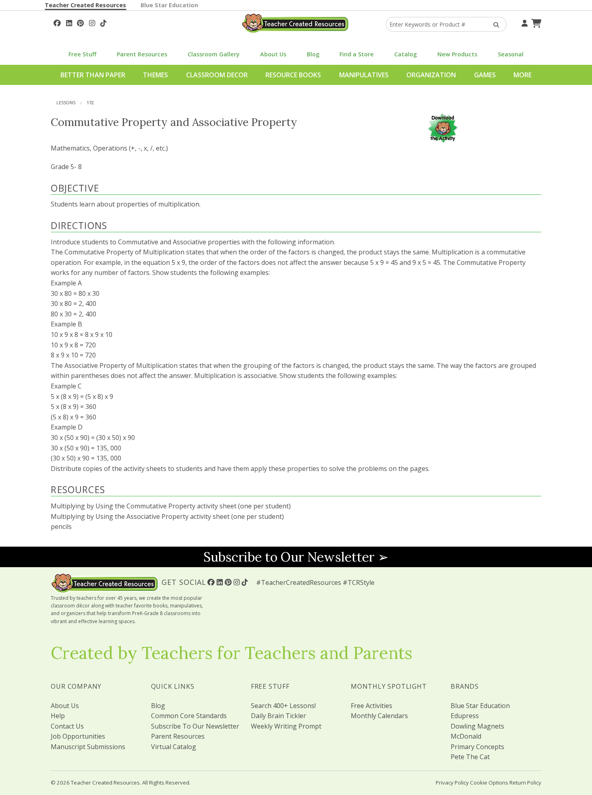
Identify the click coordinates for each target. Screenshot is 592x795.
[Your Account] (524, 22)
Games (485, 74)
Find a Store (356, 54)
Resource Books (293, 74)
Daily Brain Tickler (278, 715)
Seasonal (511, 54)
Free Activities (371, 705)
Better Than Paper (92, 74)
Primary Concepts (477, 746)
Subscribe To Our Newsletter (195, 726)
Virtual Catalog (173, 746)
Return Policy (525, 782)
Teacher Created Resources (85, 5)
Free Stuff (82, 54)
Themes (155, 74)
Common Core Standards (189, 715)
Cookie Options (489, 782)
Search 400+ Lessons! (283, 705)
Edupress (465, 715)
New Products (457, 54)
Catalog (405, 54)
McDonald (466, 736)
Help (58, 715)
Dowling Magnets (477, 726)
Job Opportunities (78, 736)
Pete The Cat (470, 756)
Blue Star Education (169, 5)
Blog (313, 54)
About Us (273, 54)
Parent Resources (142, 54)
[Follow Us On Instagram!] (92, 22)
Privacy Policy (452, 782)
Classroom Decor (217, 74)
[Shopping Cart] (535, 22)
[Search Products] (493, 24)
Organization (431, 74)
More (522, 74)
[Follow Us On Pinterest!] (80, 22)
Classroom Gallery (214, 54)
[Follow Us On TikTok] (103, 22)
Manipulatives (364, 74)
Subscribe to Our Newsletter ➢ (296, 557)
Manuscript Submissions (88, 746)
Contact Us (67, 726)
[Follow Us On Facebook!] (57, 22)
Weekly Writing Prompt (286, 726)
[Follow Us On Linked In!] (69, 22)
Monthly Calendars (379, 715)
